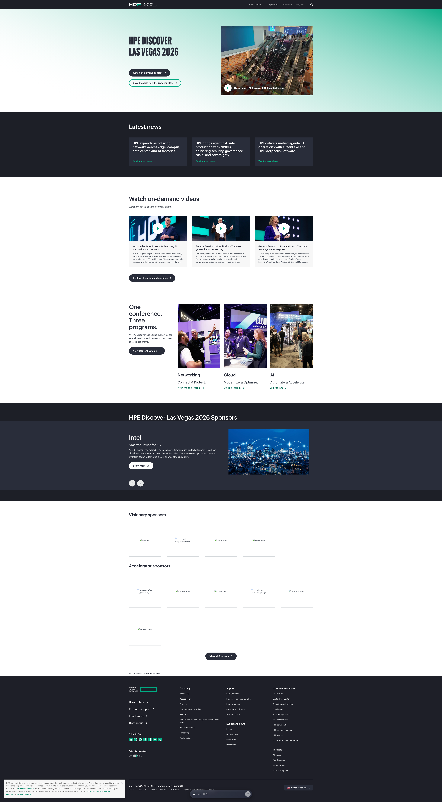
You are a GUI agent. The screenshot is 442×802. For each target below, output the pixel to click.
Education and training (283, 704)
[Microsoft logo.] (297, 591)
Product (140, 709)
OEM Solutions (232, 694)
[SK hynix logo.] (145, 629)
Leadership (184, 733)
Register (300, 4)
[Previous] (132, 483)
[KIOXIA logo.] (221, 540)
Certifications (279, 760)
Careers (183, 704)
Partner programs (280, 770)
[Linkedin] (131, 739)
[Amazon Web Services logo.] (145, 591)
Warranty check (233, 714)
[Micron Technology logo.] (259, 591)
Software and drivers (235, 709)
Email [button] (136, 716)
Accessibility (185, 699)
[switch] (134, 756)
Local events (231, 739)
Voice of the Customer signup (286, 740)
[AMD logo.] (145, 540)
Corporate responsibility (190, 709)
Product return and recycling (238, 699)
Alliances (277, 755)
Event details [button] (255, 4)
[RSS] (160, 739)
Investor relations (187, 727)
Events (229, 729)
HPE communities (280, 725)
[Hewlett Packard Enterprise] (143, 689)
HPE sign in (278, 735)
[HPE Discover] (143, 4)
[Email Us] (436, 793)
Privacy (131, 790)
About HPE (184, 694)
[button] (122, 783)
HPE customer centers (282, 730)
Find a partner (279, 765)
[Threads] (145, 739)
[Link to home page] (130, 673)
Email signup (278, 709)
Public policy (185, 738)
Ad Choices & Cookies (159, 790)
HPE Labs (184, 714)
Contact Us (278, 694)
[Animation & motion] (135, 756)
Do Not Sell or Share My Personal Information (188, 790)
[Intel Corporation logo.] (183, 540)
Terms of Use (142, 790)
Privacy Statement (26, 789)
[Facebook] (150, 739)
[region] (221, 455)
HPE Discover (232, 734)
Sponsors (287, 4)
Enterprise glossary (281, 714)
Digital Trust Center (281, 699)
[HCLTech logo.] (183, 591)
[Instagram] (140, 739)
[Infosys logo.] (221, 591)
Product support (233, 704)
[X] (135, 739)
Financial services (280, 719)
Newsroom (231, 744)
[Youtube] (155, 739)
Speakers (273, 4)
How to (136, 702)
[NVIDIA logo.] (259, 540)
